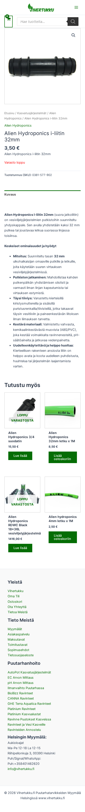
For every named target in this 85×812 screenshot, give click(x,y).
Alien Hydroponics (18, 125)
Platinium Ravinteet (22, 709)
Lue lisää (20, 456)
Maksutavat (16, 639)
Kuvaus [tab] (10, 194)
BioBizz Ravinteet (20, 693)
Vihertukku (15, 591)
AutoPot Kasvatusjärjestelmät (29, 672)
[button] (73, 35)
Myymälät (15, 629)
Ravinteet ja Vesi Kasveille (26, 725)
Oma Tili (13, 596)
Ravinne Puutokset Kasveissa (29, 719)
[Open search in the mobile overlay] (47, 21)
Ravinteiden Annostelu (24, 730)
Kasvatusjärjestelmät (31, 113)
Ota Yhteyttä (17, 607)
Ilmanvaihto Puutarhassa (26, 688)
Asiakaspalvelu (18, 634)
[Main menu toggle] (76, 7)
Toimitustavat (17, 645)
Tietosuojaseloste (21, 655)
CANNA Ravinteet (21, 698)
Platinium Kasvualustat (24, 714)
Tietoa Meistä (17, 612)
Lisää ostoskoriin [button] (62, 457)
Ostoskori (15, 602)
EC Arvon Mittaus (21, 678)
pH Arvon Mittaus (21, 683)
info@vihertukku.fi (21, 769)
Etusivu (9, 113)
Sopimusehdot (18, 650)
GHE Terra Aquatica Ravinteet (29, 704)
